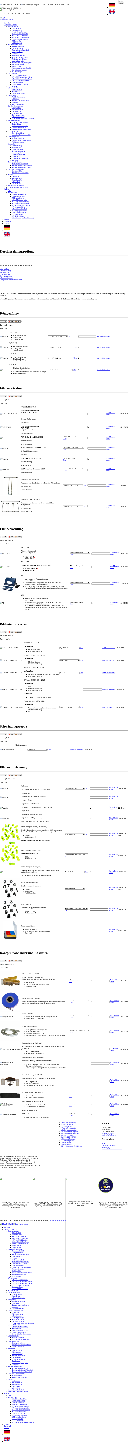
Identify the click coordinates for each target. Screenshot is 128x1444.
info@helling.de (109, 1135)
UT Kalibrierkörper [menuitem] (18, 1420)
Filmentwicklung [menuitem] (17, 1314)
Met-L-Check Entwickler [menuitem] (20, 1238)
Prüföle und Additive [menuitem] (18, 1260)
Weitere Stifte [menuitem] (16, 1388)
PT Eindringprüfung (18, 196)
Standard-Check (17, 30)
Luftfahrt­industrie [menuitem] (17, 1287)
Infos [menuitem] (9, 1395)
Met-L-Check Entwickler (20, 34)
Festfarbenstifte (17, 180)
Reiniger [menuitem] (14, 1258)
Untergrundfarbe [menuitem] (17, 1256)
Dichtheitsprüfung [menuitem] (13, 1341)
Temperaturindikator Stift (20, 164)
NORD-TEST (16, 28)
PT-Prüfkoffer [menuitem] (16, 1245)
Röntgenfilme (16, 108)
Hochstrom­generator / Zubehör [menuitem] (22, 1272)
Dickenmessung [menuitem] (17, 1350)
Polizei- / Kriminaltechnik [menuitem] (16, 1390)
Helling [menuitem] (6, 1393)
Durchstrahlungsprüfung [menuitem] (15, 1310)
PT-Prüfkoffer (16, 41)
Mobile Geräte (16, 66)
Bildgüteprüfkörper (18, 113)
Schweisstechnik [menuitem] (13, 1336)
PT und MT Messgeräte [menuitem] (19, 1404)
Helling (6, 189)
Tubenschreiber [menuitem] (17, 1383)
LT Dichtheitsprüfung (19, 212)
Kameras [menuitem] (15, 1307)
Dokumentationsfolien (19, 127)
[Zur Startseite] (2, 18)
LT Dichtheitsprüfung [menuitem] (19, 1417)
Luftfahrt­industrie (17, 82)
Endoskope (15, 99)
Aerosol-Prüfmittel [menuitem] (18, 1251)
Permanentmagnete (18, 64)
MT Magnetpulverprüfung (20, 201)
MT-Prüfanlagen (17, 72)
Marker (10, 174)
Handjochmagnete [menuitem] (18, 1265)
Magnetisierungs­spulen (19, 70)
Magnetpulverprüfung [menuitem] (15, 1249)
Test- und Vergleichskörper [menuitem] (20, 1262)
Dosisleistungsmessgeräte (20, 158)
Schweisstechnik (13, 131)
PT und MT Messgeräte (19, 200)
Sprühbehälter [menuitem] (16, 1328)
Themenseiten (12, 192)
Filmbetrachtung (17, 111)
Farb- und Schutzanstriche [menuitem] (16, 1373)
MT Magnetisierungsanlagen (21, 205)
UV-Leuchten (12, 73)
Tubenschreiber (17, 178)
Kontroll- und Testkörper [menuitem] (20, 1244)
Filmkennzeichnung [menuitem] (18, 1321)
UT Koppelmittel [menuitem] (17, 1419)
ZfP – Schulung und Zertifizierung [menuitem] (23, 1422)
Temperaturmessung (18, 151)
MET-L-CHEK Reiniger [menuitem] (20, 1240)
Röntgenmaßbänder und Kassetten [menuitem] (23, 1323)
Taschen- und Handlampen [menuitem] (20, 1305)
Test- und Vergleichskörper (20, 57)
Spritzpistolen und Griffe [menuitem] (20, 1330)
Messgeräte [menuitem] (11, 1348)
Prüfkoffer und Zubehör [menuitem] (19, 1263)
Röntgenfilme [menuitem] (16, 1312)
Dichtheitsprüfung (13, 136)
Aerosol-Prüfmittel (18, 46)
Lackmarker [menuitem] (16, 1381)
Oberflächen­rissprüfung (19, 194)
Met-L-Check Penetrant (19, 32)
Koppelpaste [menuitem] (16, 1296)
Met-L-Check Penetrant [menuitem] (19, 1236)
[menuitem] (7, 1434)
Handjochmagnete (18, 61)
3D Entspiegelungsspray (19, 211)
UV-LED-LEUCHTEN (19, 209)
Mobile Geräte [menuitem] (16, 1271)
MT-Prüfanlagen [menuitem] (17, 1276)
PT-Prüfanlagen (17, 43)
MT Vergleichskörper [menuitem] (19, 1411)
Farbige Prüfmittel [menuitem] (17, 1253)
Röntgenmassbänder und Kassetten (11, 280)
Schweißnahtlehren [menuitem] (18, 1337)
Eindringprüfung (13, 26)
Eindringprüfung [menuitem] (13, 1231)
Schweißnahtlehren (18, 133)
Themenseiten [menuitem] (12, 1397)
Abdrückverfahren (18, 142)
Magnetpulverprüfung (15, 44)
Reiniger (14, 53)
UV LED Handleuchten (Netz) (22, 79)
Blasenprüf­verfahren (18, 138)
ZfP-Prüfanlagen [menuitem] (13, 1290)
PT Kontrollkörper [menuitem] (18, 1402)
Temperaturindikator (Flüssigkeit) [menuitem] (22, 1370)
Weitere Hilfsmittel (18, 104)
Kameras (15, 102)
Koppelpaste (16, 91)
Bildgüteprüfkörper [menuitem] (18, 1318)
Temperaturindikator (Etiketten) (22, 167)
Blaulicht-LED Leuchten (20, 84)
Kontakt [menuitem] (6, 1428)
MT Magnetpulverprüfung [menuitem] (20, 1406)
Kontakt (6, 223)
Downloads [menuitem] (7, 1426)
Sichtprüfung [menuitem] (12, 1299)
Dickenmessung (17, 146)
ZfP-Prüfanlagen (13, 86)
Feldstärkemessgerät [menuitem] (18, 1359)
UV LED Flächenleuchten (20, 81)
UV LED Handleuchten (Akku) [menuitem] (22, 1281)
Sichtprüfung (12, 95)
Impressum (105, 1147)
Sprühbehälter (16, 124)
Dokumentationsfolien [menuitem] (19, 1332)
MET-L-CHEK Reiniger (20, 35)
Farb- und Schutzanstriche (16, 169)
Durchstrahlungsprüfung (15, 106)
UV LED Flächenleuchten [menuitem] (20, 1285)
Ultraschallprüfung (14, 88)
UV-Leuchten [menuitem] (12, 1278)
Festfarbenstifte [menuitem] (17, 1384)
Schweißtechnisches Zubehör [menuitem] (21, 1339)
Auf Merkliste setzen (103, 336)
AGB (103, 1143)
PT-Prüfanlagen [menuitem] (17, 1247)
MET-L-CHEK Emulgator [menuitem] (20, 1242)
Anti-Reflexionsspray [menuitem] (19, 1301)
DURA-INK (16, 182)
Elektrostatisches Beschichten (21, 129)
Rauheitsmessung (17, 149)
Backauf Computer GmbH (58, 1220)
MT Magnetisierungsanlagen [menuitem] (21, 1410)
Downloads (7, 221)
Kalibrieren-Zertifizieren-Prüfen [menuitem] (18, 1392)
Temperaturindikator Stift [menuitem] (20, 1368)
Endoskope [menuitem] (15, 1303)
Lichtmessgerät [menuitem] (17, 1357)
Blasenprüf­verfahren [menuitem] (18, 1343)
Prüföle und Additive (18, 55)
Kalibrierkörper (17, 90)
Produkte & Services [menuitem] (10, 1229)
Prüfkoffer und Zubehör (19, 59)
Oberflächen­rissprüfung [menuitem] (19, 1399)
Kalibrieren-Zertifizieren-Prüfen (18, 187)
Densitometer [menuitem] (16, 1361)
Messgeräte (11, 144)
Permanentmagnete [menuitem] (18, 1269)
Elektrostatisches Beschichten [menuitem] (21, 1334)
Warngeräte (15, 160)
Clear (69, 336)
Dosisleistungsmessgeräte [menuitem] (20, 1363)
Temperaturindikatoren (15, 162)
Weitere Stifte (16, 183)
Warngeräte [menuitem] (15, 1364)
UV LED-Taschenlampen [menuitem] (20, 1280)
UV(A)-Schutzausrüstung (20, 122)
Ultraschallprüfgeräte (18, 93)
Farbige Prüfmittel (17, 48)
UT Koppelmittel (17, 214)
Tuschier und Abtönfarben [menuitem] (20, 1377)
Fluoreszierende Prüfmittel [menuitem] (20, 1254)
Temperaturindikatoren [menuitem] (15, 1366)
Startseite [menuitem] (7, 1227)
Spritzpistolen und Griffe (20, 126)
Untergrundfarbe (17, 52)
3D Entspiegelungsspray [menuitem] (19, 1415)
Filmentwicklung (17, 109)
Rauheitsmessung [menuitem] (17, 1354)
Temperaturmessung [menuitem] (18, 1355)
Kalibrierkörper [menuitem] (17, 1294)
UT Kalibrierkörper (18, 216)
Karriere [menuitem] (6, 1424)
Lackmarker (16, 176)
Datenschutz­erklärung (109, 1145)
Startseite (7, 23)
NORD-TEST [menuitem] (16, 1233)
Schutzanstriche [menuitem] (17, 1375)
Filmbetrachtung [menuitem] (17, 1316)
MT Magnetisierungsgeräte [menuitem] (20, 1408)
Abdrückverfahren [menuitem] (18, 1346)
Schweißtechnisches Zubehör (21, 135)
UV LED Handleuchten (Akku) (22, 77)
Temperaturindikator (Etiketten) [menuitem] (22, 1372)
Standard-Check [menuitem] (17, 1234)
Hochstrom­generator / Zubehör (22, 68)
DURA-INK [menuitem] (16, 1386)
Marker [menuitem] (10, 1379)
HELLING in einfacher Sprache (112, 1149)
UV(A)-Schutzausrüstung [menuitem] (20, 1327)
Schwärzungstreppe (18, 115)
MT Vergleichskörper (19, 207)
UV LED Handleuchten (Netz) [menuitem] (22, 1283)
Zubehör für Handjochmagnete (22, 62)
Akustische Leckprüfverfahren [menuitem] (21, 1345)
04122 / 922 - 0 (108, 1133)
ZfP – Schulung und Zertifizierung (23, 218)
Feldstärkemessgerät (18, 155)
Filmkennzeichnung (18, 117)
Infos (9, 191)
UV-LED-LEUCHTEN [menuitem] (19, 1413)
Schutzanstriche (17, 171)
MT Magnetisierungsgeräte (20, 203)
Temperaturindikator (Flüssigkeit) (22, 165)
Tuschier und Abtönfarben (20, 173)
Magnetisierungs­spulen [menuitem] (19, 1274)
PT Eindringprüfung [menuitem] (18, 1401)
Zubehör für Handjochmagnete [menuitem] (22, 1267)
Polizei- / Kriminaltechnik (16, 185)
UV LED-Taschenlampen (20, 75)
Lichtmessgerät (17, 153)
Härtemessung (16, 147)
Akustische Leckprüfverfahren (21, 140)
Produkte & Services (10, 25)
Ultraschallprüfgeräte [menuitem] (18, 1298)
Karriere (6, 220)
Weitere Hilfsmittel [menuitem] (18, 1309)
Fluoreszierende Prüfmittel (20, 50)
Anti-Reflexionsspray (19, 97)
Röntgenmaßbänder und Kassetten (23, 118)
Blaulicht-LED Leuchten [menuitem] (20, 1289)
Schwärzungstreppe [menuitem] (18, 1319)
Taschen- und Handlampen (20, 100)
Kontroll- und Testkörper (20, 39)
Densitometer (16, 156)
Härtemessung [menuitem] (16, 1352)
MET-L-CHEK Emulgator (20, 37)
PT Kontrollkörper (18, 198)
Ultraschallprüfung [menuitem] (14, 1292)
